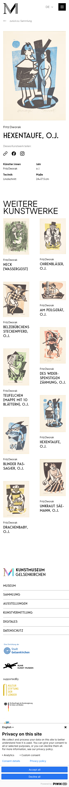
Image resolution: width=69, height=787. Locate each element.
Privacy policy (38, 761)
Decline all (34, 776)
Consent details (11, 761)
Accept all (34, 769)
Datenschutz (13, 630)
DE (48, 7)
